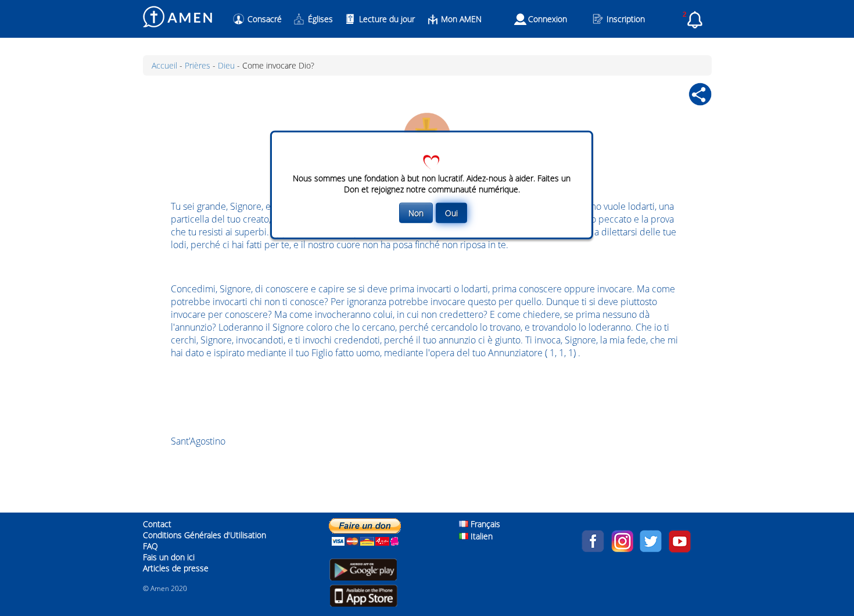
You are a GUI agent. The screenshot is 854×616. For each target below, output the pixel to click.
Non (416, 212)
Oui (451, 212)
